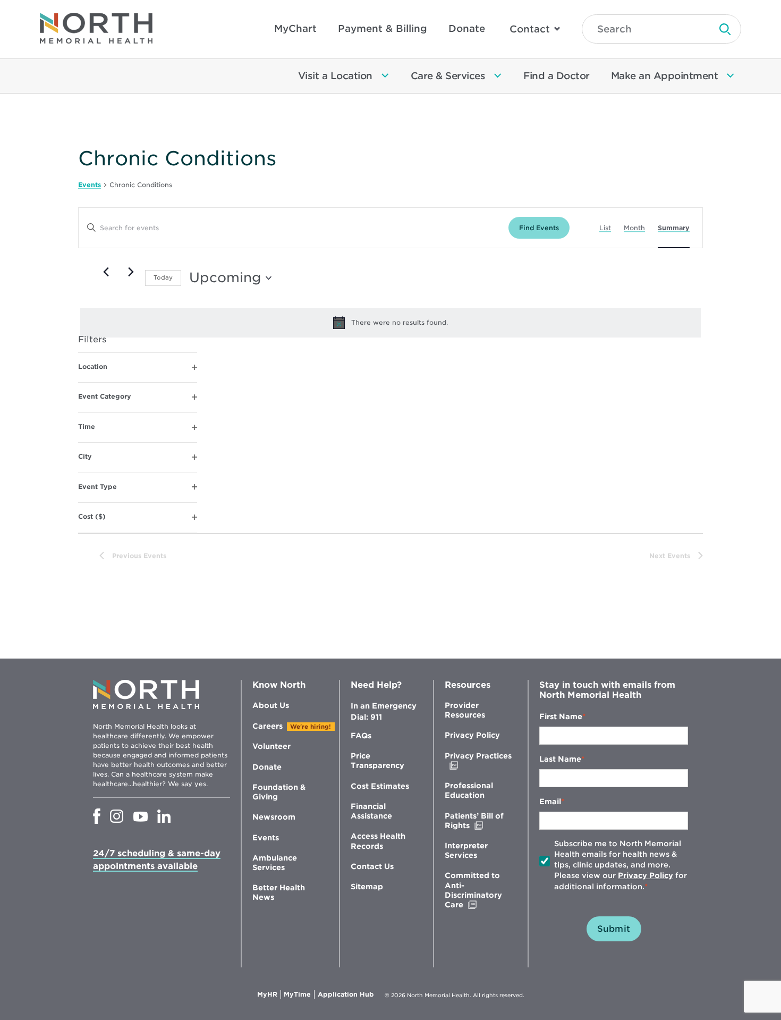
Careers (267, 726)
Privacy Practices (478, 761)
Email (550, 801)
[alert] (390, 323)
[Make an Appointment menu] (730, 76)
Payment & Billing (382, 28)
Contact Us (372, 866)
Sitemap (367, 886)
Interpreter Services (466, 850)
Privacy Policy (472, 735)
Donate (466, 28)
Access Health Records (378, 841)
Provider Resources (465, 710)
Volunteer (271, 746)
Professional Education (469, 790)
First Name (560, 716)
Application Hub (346, 994)
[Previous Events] (105, 271)
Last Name (560, 759)
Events (89, 185)
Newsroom (273, 817)
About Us (270, 705)
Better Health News (278, 892)
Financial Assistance (371, 811)
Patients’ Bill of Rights (479, 821)
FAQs (361, 735)
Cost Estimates (380, 786)
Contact (530, 29)
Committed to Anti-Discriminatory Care (476, 890)
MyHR (269, 994)
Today (163, 277)
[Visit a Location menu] (385, 76)
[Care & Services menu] (497, 76)
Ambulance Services (274, 863)
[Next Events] (130, 271)
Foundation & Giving (278, 792)
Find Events (539, 228)
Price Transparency (377, 761)
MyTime (299, 994)
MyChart (295, 28)
